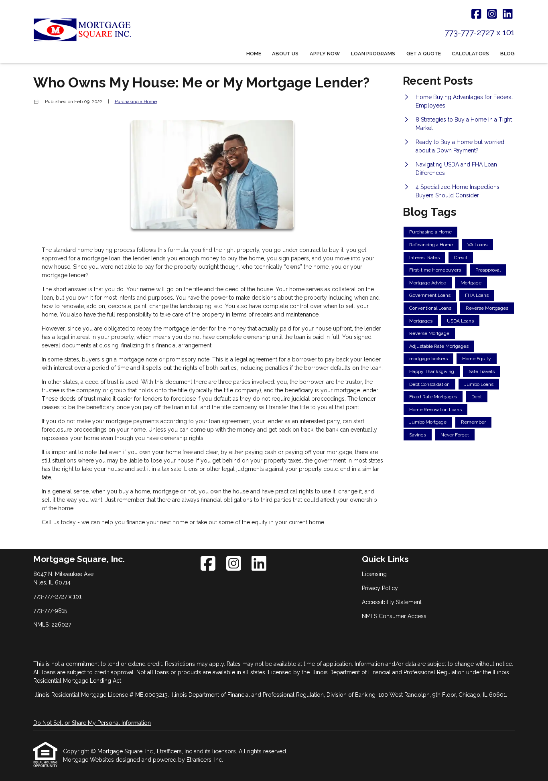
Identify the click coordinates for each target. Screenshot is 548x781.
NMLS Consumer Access (394, 616)
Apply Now (325, 54)
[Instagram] (492, 14)
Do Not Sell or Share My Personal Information (92, 723)
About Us (285, 54)
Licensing (374, 574)
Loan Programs (373, 54)
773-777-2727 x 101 (479, 32)
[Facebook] (476, 14)
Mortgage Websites (89, 760)
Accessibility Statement (392, 602)
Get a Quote (423, 54)
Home (253, 54)
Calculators (470, 54)
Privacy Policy (380, 588)
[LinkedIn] (508, 14)
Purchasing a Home (136, 101)
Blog (507, 54)
